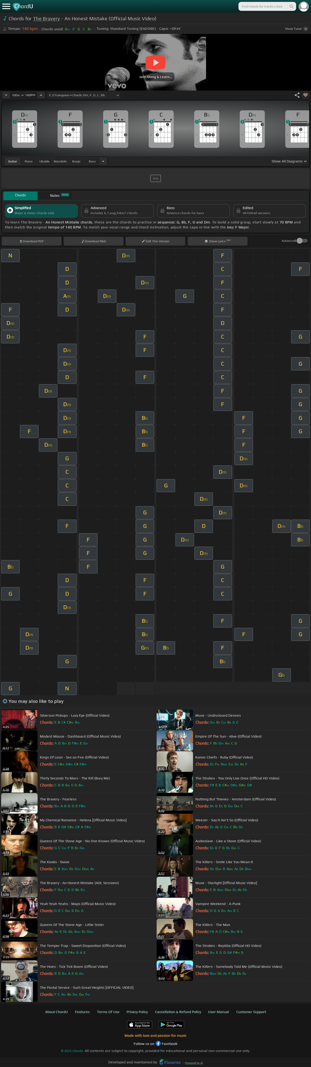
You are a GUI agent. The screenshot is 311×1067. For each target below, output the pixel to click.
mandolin (60, 161)
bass (92, 161)
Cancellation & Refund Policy (178, 1012)
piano (29, 161)
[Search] (291, 6)
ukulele (44, 161)
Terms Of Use (108, 1012)
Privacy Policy (137, 1012)
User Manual (218, 1012)
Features (82, 1012)
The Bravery (46, 18)
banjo (76, 161)
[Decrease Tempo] (6, 95)
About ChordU (56, 1012)
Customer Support (251, 1012)
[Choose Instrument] (103, 161)
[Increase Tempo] (41, 95)
